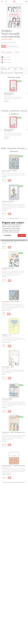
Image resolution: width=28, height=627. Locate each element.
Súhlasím (22, 235)
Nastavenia (8, 235)
